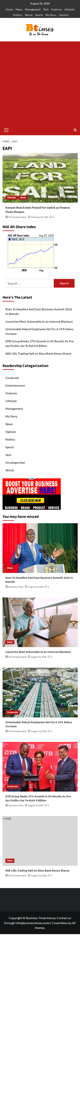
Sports (39, 15)
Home (9, 9)
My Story (50, 15)
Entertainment (15, 385)
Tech (46, 9)
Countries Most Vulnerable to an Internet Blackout (39, 321)
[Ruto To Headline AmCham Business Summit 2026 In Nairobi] (40, 548)
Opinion (64, 15)
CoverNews (60, 923)
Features (56, 9)
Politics (17, 15)
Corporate (12, 378)
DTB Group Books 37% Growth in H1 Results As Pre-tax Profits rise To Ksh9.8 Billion (39, 343)
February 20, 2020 (39, 217)
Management (33, 9)
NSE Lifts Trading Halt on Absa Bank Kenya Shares (38, 353)
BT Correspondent (18, 217)
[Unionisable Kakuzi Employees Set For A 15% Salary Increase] (40, 692)
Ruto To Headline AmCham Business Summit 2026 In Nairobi (38, 311)
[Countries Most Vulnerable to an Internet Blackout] (40, 622)
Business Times (16, 587)
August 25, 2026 (35, 587)
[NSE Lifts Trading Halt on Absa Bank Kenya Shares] (40, 841)
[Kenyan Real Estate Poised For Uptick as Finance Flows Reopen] (40, 178)
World (29, 15)
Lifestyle (69, 9)
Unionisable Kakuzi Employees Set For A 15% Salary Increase (39, 331)
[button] (6, 129)
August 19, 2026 (38, 731)
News (19, 9)
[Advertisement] (40, 83)
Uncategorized (15, 462)
